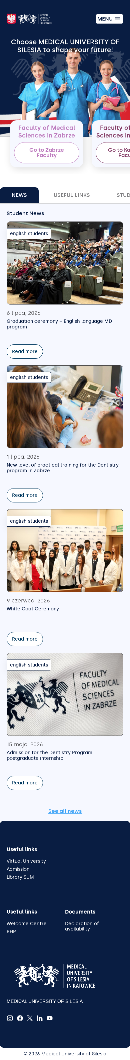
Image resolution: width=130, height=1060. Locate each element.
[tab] (19, 195)
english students (29, 233)
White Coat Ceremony (33, 609)
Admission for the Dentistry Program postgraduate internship (49, 755)
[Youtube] (49, 1018)
